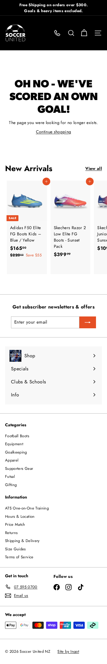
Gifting (11, 485)
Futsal (10, 476)
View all (93, 168)
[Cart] (84, 33)
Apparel (11, 460)
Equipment (14, 444)
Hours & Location (20, 516)
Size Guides (15, 549)
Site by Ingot (68, 651)
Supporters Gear (19, 468)
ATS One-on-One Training (27, 508)
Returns (11, 533)
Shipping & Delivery (22, 541)
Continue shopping (53, 132)
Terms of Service (19, 557)
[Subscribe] (87, 322)
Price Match (15, 524)
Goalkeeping (16, 452)
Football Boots (17, 436)
